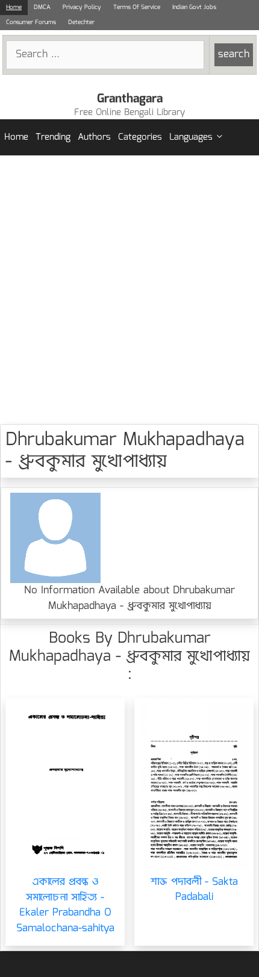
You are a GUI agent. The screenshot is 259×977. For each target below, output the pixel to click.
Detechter (81, 22)
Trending (53, 137)
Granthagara (130, 98)
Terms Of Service (136, 7)
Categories (140, 137)
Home (14, 7)
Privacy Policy (82, 7)
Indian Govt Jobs (194, 7)
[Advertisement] (129, 289)
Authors (94, 137)
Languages (191, 137)
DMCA (42, 7)
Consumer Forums (31, 22)
